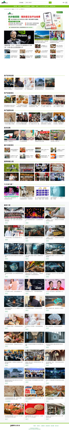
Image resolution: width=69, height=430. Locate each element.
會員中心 (38, 425)
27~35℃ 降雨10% (19, 9)
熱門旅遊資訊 (9, 93)
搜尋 (37, 6)
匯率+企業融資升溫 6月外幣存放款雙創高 (54, 326)
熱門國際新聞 (9, 110)
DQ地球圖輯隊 (26, 6)
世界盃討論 (52, 6)
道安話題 (7, 128)
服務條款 (43, 425)
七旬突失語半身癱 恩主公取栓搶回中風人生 (13, 237)
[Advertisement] (32, 67)
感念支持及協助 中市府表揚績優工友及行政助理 (34, 380)
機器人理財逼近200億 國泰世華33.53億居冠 (54, 308)
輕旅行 (20, 6)
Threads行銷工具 (44, 6)
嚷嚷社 (33, 6)
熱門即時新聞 (9, 76)
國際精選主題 (9, 161)
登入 (64, 2)
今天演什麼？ (9, 184)
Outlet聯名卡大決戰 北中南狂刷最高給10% (13, 291)
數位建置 (52, 425)
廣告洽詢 (57, 425)
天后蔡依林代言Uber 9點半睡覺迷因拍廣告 (33, 291)
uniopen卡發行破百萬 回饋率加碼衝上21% (54, 291)
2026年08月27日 (7, 9)
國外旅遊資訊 (9, 145)
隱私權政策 (48, 425)
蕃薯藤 (4, 2)
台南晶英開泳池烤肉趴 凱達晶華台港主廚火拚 (14, 344)
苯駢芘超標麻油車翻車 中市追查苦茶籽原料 (33, 308)
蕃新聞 (15, 6)
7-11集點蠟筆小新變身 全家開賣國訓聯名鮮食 (14, 326)
